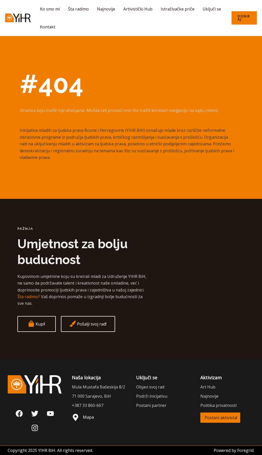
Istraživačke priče (177, 9)
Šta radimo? (28, 296)
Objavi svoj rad (150, 387)
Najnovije (106, 9)
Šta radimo (78, 9)
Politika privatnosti (218, 405)
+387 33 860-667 (87, 405)
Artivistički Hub (137, 9)
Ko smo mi (50, 9)
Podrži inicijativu (151, 396)
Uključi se (212, 9)
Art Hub (207, 387)
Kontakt (47, 27)
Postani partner (151, 405)
